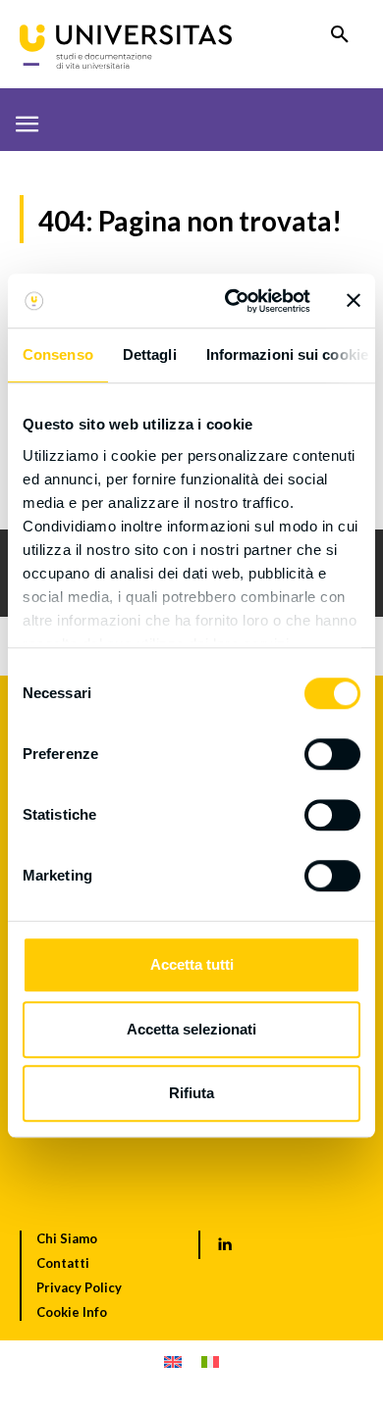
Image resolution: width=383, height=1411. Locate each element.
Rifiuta (191, 1092)
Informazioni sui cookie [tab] (287, 354)
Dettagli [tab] (150, 354)
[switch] (332, 754)
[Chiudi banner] (353, 301)
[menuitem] (173, 1361)
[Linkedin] (224, 1245)
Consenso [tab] (58, 354)
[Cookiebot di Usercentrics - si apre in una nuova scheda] (232, 301)
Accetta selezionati (191, 1029)
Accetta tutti (192, 964)
